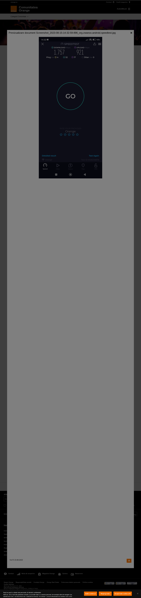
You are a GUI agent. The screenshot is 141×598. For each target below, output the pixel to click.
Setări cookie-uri (90, 593)
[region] (70, 594)
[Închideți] (137, 593)
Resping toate (105, 593)
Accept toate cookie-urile (123, 593)
